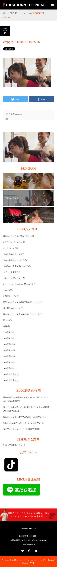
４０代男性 (8, 356)
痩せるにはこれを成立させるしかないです (21, 314)
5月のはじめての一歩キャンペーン (18, 423)
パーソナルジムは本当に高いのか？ (18, 284)
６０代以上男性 (9, 380)
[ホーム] (4, 12)
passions (18, 114)
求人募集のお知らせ (11, 308)
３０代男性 (8, 344)
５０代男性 (8, 368)
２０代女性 (8, 332)
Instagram (34, 550)
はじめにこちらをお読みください (17, 236)
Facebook (28, 550)
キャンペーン (9, 248)
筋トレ (6, 320)
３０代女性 (8, 338)
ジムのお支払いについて (13, 260)
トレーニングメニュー (12, 278)
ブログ (13, 13)
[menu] (52, 4)
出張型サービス (9, 296)
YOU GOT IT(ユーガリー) (14, 445)
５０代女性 (8, 362)
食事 (5, 326)
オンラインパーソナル (12, 242)
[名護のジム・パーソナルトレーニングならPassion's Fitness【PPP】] (28, 529)
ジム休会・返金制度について (15, 266)
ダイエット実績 (9, 272)
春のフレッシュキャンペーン (15, 429)
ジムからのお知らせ (11, 254)
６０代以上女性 (9, 374)
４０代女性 (8, 350)
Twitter (22, 550)
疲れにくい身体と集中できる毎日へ (18, 417)
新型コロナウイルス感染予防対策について (21, 302)
